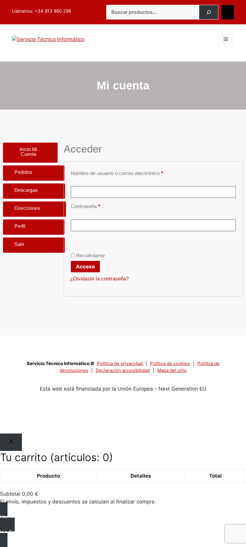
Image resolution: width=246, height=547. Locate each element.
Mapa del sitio (172, 370)
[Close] (11, 442)
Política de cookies (170, 363)
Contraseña (97, 205)
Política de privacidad (120, 363)
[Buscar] (208, 12)
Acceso (85, 267)
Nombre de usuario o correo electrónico (129, 172)
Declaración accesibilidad (123, 370)
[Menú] (226, 39)
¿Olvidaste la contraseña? (99, 279)
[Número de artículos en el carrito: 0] (227, 12)
